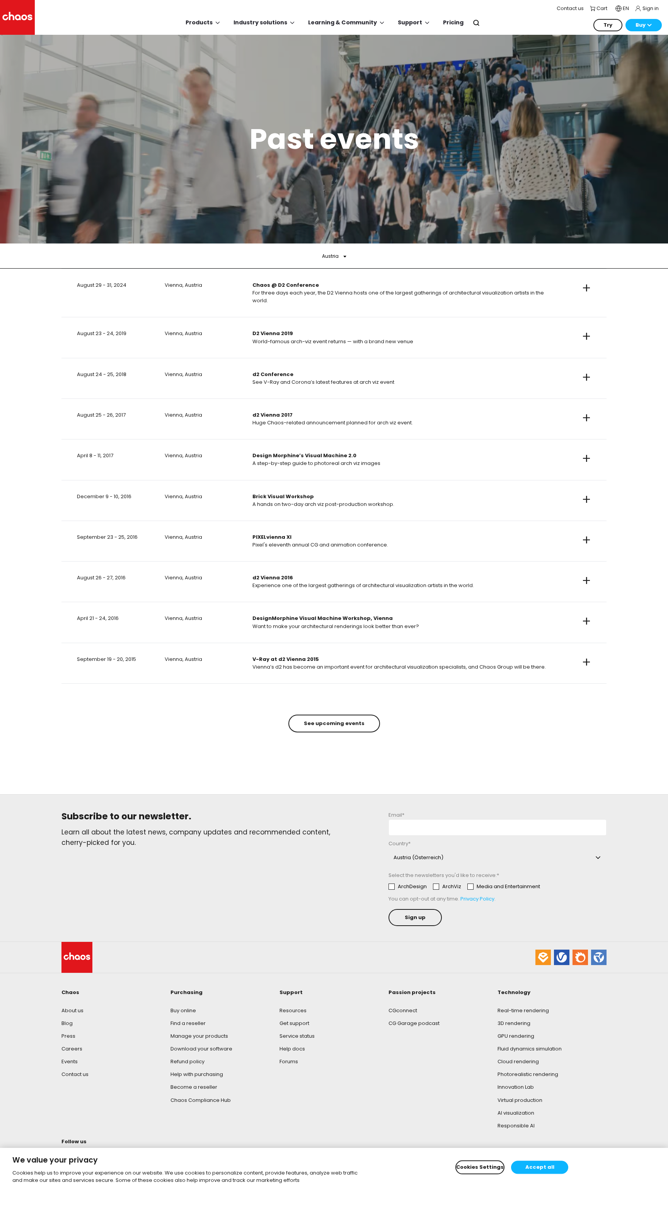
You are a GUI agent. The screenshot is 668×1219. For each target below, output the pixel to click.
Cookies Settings (480, 1167)
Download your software (201, 1048)
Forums (288, 1061)
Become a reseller (193, 1087)
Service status (297, 1036)
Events (69, 1061)
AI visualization (516, 1113)
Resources (293, 1010)
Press (68, 1036)
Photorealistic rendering (528, 1074)
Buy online (183, 1010)
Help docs (292, 1048)
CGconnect (403, 1010)
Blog (67, 1023)
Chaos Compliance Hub (200, 1100)
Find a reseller (188, 1023)
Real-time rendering (523, 1010)
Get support (294, 1023)
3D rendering (514, 1023)
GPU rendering (516, 1036)
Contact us (75, 1074)
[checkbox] (464, 886)
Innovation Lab (516, 1087)
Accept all (539, 1167)
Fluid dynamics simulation (530, 1048)
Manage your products (199, 1036)
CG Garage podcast (414, 1023)
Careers (71, 1048)
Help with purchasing (196, 1074)
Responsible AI (516, 1125)
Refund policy (187, 1061)
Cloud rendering (518, 1061)
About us (72, 1010)
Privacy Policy (477, 898)
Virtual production (520, 1100)
